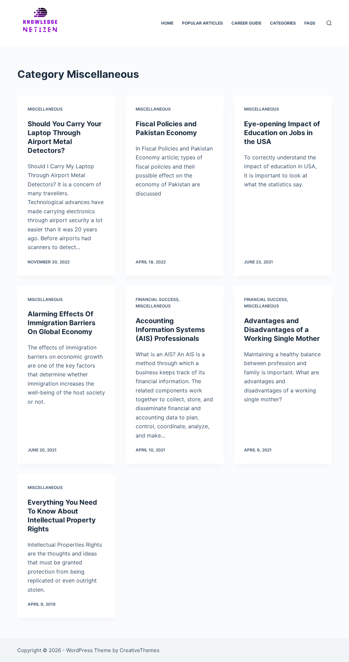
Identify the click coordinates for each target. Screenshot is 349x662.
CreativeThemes (140, 650)
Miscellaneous (45, 109)
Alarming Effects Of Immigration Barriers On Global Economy (61, 323)
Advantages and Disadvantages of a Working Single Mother (282, 330)
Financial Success (157, 299)
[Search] (329, 23)
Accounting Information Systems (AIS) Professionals (170, 330)
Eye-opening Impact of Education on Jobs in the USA (282, 133)
